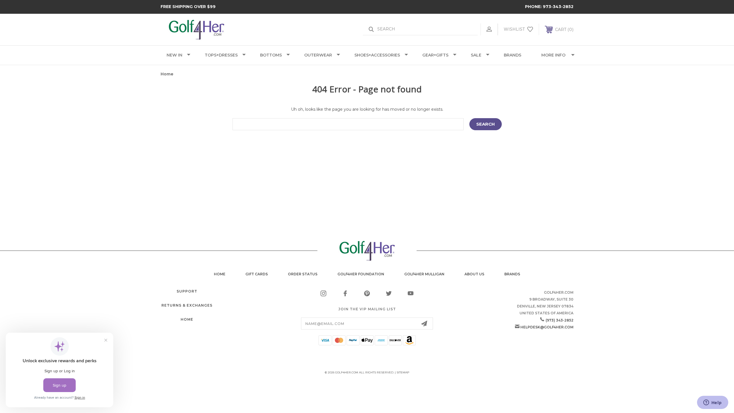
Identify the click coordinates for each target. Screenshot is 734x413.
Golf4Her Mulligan (424, 274)
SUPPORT (187, 291)
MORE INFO (553, 55)
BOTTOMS (271, 55)
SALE (476, 55)
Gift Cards (256, 274)
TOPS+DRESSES (221, 55)
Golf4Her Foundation (360, 274)
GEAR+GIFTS (435, 55)
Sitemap (403, 372)
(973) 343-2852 (559, 320)
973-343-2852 (558, 6)
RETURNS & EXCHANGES (186, 305)
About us (474, 274)
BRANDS (512, 55)
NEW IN (174, 55)
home (219, 274)
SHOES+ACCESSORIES (377, 55)
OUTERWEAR (318, 55)
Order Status (302, 274)
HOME (187, 319)
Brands (512, 274)
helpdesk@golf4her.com (546, 327)
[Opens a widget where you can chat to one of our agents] (712, 403)
